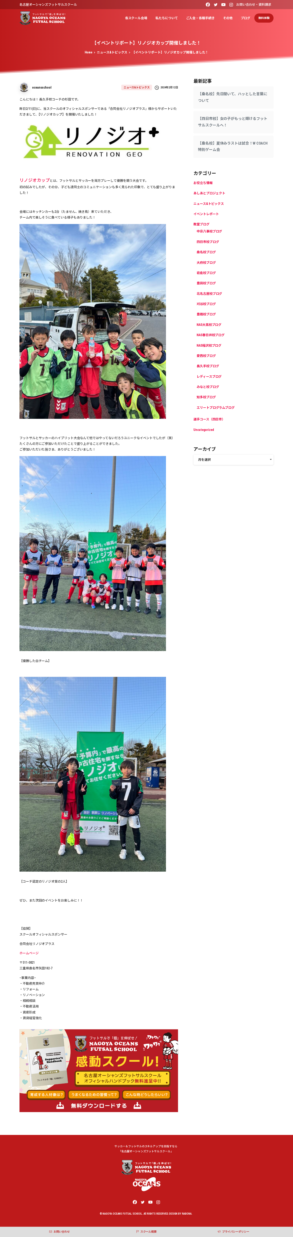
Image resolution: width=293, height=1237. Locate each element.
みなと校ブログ (208, 387)
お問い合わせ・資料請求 (253, 4)
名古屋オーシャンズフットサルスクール (48, 4)
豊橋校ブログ (206, 314)
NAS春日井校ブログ (211, 335)
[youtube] (223, 5)
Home (88, 52)
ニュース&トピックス (112, 52)
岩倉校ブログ (206, 273)
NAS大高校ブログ (209, 325)
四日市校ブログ (208, 242)
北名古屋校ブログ (209, 293)
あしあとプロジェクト (209, 193)
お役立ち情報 (203, 183)
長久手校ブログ (208, 366)
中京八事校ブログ (209, 231)
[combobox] (233, 460)
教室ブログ (201, 224)
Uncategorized (203, 430)
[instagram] (231, 5)
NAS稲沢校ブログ (209, 345)
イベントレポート (206, 214)
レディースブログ (209, 376)
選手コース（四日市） (209, 419)
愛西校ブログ (206, 356)
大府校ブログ (206, 262)
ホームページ (29, 953)
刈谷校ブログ (206, 304)
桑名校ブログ (206, 252)
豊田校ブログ (206, 283)
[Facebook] (208, 5)
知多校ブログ (206, 397)
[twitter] (216, 5)
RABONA (187, 1213)
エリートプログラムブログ (216, 407)
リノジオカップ (34, 180)
